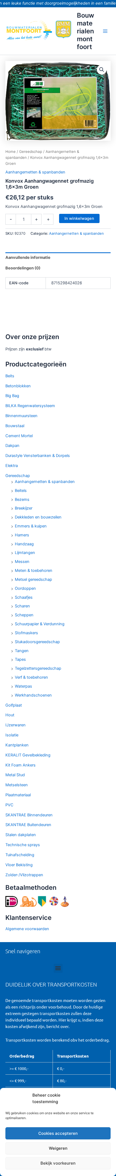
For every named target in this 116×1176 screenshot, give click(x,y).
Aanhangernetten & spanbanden (45, 481)
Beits (9, 375)
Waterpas (23, 686)
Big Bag (12, 395)
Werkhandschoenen (33, 695)
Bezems (22, 499)
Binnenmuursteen (21, 415)
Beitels (21, 490)
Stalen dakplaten (20, 834)
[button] (102, 70)
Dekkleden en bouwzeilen (38, 517)
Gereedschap (17, 475)
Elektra (11, 465)
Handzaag (24, 544)
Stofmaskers (26, 632)
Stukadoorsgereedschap (37, 641)
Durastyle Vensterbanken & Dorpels (37, 455)
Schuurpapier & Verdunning (39, 623)
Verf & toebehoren (31, 677)
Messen (22, 561)
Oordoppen (25, 588)
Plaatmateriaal (18, 794)
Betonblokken (18, 386)
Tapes (20, 659)
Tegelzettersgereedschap (38, 668)
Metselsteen (16, 784)
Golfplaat (13, 705)
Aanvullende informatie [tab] (27, 257)
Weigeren (58, 1148)
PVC (9, 805)
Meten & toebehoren (33, 570)
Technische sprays (22, 844)
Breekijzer (23, 508)
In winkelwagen (79, 218)
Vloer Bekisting (19, 864)
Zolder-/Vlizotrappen (24, 874)
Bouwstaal (14, 425)
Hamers (22, 535)
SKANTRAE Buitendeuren (28, 824)
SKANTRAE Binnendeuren (29, 815)
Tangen (22, 650)
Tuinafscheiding (19, 854)
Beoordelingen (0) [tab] (22, 268)
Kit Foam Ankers (20, 765)
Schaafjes (24, 597)
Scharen (22, 606)
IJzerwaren (15, 725)
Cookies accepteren (58, 1133)
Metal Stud (15, 774)
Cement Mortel (19, 435)
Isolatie (11, 735)
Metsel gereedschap (33, 579)
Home (10, 151)
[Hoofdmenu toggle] (105, 30)
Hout (9, 715)
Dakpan (12, 445)
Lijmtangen (25, 552)
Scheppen (24, 615)
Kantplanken (17, 745)
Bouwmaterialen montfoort (85, 31)
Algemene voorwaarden (27, 928)
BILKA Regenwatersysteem (30, 405)
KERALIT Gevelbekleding (27, 755)
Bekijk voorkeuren (58, 1163)
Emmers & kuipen (31, 526)
